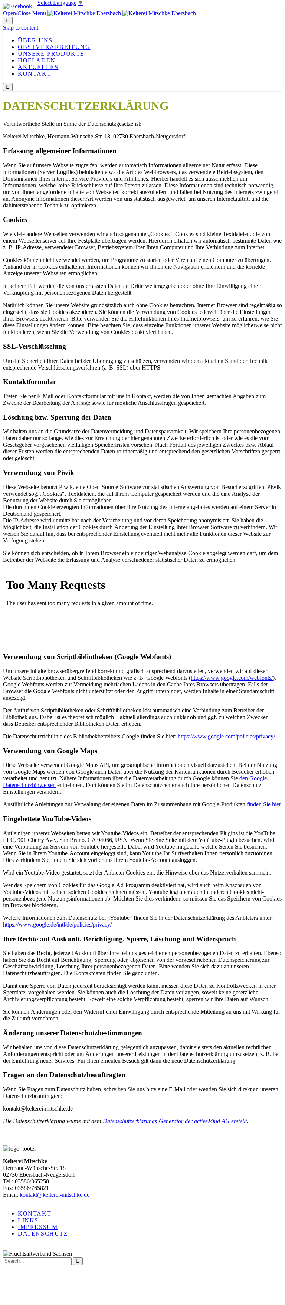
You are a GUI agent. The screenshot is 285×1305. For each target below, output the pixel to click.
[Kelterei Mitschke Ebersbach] (122, 13)
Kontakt (34, 1213)
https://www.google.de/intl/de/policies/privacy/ (57, 924)
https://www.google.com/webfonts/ (232, 678)
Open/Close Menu (24, 13)
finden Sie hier (263, 804)
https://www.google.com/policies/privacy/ (226, 736)
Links (28, 1220)
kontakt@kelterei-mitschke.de (54, 1194)
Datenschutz (43, 1233)
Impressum (38, 1227)
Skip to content (20, 27)
